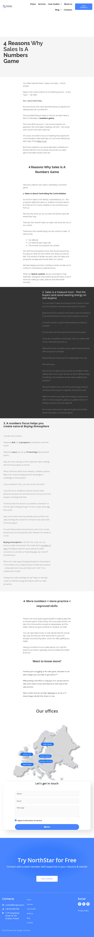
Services (42, 4)
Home (33, 4)
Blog (57, 10)
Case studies (54, 4)
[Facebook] (84, 904)
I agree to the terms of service (29, 820)
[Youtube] (88, 904)
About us (68, 4)
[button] (83, 6)
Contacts (68, 10)
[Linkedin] (79, 904)
